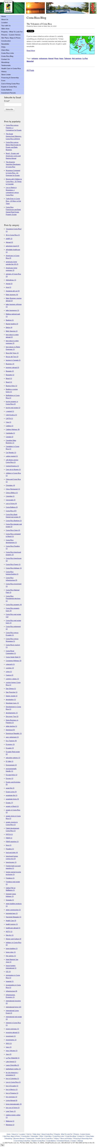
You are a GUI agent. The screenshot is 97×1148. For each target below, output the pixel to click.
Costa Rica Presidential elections (13, 598)
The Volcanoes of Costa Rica (39, 23)
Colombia (10, 496)
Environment (11, 765)
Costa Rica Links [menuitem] (7, 53)
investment (11, 1036)
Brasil (9, 378)
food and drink (12, 852)
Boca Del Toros (12, 353)
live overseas (11, 1097)
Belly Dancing (12, 331)
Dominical (10, 730)
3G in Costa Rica (13, 235)
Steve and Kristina (66, 1138)
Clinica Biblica (12, 493)
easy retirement (12, 737)
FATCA (9, 834)
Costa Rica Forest (13, 564)
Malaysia (10, 1121)
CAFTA (9, 418)
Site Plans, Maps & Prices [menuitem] (10, 38)
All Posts (30, 70)
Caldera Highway (13, 429)
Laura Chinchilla (12, 1065)
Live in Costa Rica (13, 1082)
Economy (10, 744)
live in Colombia (12, 1078)
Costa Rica (11, 511)
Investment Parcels (63, 1141)
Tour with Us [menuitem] (6, 26)
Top (2, 1145)
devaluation (11, 699)
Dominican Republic (14, 733)
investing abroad (12, 1032)
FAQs (41, 1136)
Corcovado (10, 500)
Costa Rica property (14, 605)
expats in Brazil (12, 806)
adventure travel (12, 246)
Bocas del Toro (12, 357)
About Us (15, 1134)
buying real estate (13, 408)
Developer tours (12, 703)
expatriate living (12, 799)
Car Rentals (11, 452)
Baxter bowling (12, 324)
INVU (9, 1043)
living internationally (14, 1104)
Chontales (10, 485)
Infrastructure (11, 991)
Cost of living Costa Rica (22, 1141)
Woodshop (8, 1138)
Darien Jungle (11, 696)
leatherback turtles (13, 1069)
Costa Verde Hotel (13, 657)
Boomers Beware (19, 1138)
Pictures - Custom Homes (82, 1134)
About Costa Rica (47, 1134)
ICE (8, 972)
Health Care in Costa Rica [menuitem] (11, 68)
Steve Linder (37, 26)
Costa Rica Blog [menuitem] (7, 56)
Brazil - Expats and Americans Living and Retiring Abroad (13, 156)
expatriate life (11, 795)
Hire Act (9, 935)
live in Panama (12, 1093)
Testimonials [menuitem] (6, 65)
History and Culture (13, 939)
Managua (10, 1125)
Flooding (10, 849)
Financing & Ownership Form (83, 1138)
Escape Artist (11, 775)
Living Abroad (11, 1100)
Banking (10, 320)
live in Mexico (12, 1089)
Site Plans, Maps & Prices (12, 1136)
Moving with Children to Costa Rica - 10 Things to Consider (14, 181)
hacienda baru (12, 913)
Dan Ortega (11, 688)
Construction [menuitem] (6, 41)
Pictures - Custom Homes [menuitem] (10, 35)
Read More (31, 50)
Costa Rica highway (14, 568)
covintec (10, 668)
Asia (8, 287)
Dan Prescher (11, 692)
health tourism (12, 924)
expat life (10, 788)
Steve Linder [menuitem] (6, 74)
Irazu (61, 58)
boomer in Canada (13, 360)
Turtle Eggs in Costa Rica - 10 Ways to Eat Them (13, 201)
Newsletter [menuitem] (5, 44)
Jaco (8, 1054)
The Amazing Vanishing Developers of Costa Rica (13, 164)
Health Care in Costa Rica (44, 1138)
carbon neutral (12, 456)
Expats (9, 803)
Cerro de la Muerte (13, 469)
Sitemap (80, 1141)
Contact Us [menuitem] (5, 59)
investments (11, 1040)
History (56, 1138)
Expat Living (11, 792)
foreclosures (11, 862)
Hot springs (77, 58)
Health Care (11, 921)
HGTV (9, 931)
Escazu (9, 778)
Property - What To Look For (63, 1134)
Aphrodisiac (11, 280)
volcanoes (43, 58)
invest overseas (12, 1029)
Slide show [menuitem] (5, 29)
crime (9, 672)
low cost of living (13, 1108)
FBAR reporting (12, 841)
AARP (9, 239)
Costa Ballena (12, 507)
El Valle (9, 761)
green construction (13, 910)
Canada (9, 437)
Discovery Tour (12, 716)
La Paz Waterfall (12, 1058)
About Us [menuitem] (4, 19)
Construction (26, 1136)
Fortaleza (10, 878)
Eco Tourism (11, 741)
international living (13, 1007)
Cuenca (9, 675)
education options (13, 758)
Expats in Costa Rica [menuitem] (9, 87)
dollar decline (11, 726)
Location (22, 1134)
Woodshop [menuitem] (5, 62)
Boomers (10, 364)
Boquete (10, 371)
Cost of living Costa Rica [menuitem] (10, 84)
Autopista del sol (13, 291)
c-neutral (10, 411)
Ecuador (10, 748)
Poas (56, 58)
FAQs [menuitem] (3, 47)
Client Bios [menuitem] (5, 50)
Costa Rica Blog (71, 1136)
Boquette (10, 375)
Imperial (9, 981)
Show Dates (90, 1136)
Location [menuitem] (4, 22)
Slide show (36, 1134)
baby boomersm (12, 310)
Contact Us (81, 1136)
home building (12, 948)
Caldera (9, 426)
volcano (35, 58)
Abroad (9, 242)
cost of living (11, 503)
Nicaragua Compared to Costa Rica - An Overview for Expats (13, 173)
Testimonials (30, 1138)
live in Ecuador (12, 1086)
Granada (10, 900)
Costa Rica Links (58, 1136)
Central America (12, 466)
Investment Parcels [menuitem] (8, 93)
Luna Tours (11, 1111)
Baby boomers (12, 295)
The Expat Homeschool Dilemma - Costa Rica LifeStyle (14, 136)
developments (12, 713)
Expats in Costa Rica (38, 1141)
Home (9, 1134)
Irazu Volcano (11, 1051)
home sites (11, 952)
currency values (12, 679)
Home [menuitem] (3, 16)
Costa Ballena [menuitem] (6, 90)
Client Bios (48, 1136)
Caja (8, 422)
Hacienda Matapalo (13, 917)
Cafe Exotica (11, 415)
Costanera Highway (13, 661)
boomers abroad (12, 367)
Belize (9, 327)
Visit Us (29, 1134)
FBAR (9, 838)
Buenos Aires (11, 386)
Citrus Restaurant (13, 489)
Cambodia (10, 433)
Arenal (50, 58)
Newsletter (34, 1136)
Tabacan (67, 58)
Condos (73, 1141)
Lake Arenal (11, 1061)
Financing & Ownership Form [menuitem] (10, 79)
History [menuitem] (4, 71)
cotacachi (10, 664)
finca (8, 845)
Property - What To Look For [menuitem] (12, 32)
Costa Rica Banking (14, 521)
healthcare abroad (13, 928)
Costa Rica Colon (13, 530)
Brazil (9, 382)
